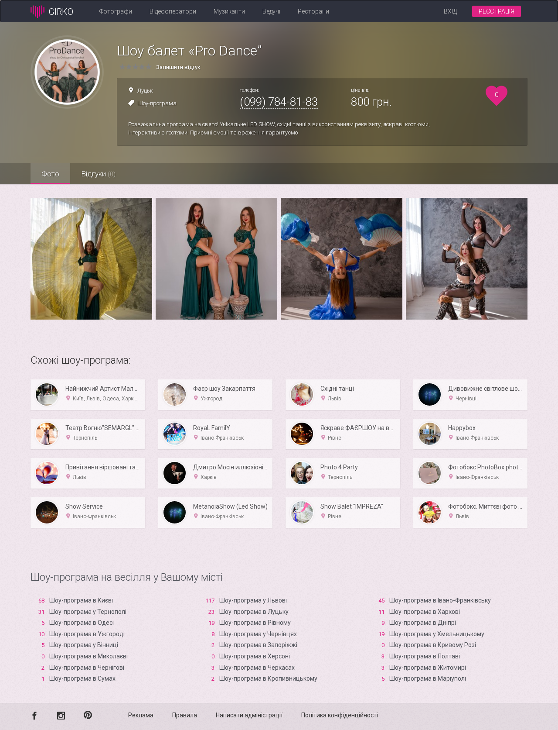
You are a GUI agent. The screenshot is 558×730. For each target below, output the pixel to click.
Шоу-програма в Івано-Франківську (440, 600)
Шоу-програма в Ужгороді (87, 633)
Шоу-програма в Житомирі (427, 667)
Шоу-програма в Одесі (81, 622)
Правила (184, 715)
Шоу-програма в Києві (81, 600)
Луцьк (145, 90)
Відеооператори (173, 11)
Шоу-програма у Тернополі (87, 611)
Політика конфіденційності (339, 715)
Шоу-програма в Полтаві (424, 656)
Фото (50, 173)
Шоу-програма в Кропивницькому (268, 678)
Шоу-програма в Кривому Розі (432, 644)
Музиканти (229, 11)
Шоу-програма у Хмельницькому (436, 633)
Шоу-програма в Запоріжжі (258, 644)
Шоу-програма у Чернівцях (258, 633)
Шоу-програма (157, 103)
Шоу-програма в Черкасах (257, 667)
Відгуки (98, 173)
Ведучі (271, 11)
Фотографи (115, 11)
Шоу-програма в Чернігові (86, 667)
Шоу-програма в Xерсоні (254, 656)
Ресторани (313, 11)
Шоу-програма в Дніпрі (422, 622)
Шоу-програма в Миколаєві (88, 656)
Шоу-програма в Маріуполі (427, 678)
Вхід (450, 11)
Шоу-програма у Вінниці (83, 644)
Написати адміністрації (249, 715)
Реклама (140, 715)
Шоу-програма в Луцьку (254, 611)
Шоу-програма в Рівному (255, 622)
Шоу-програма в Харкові (424, 611)
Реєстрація (496, 11)
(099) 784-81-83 (279, 101)
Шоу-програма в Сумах (82, 678)
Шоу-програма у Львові (253, 600)
